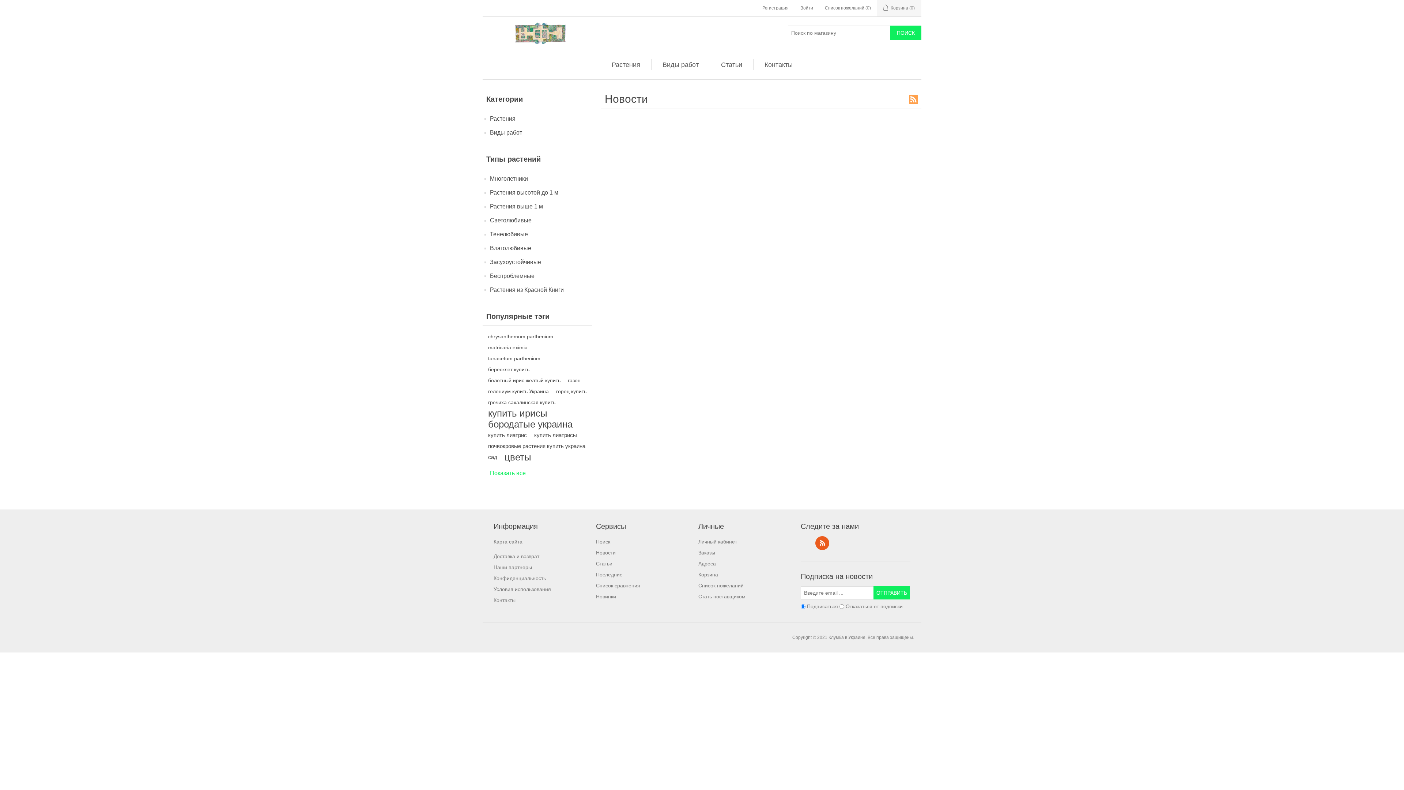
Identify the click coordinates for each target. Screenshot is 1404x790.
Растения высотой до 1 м (524, 192)
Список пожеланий (721, 585)
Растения (626, 64)
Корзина (708, 575)
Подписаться (822, 606)
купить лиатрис (507, 435)
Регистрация (775, 8)
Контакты (779, 64)
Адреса (707, 564)
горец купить (571, 391)
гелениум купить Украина (518, 391)
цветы (518, 457)
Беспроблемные (512, 276)
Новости (606, 553)
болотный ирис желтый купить (524, 380)
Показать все (508, 473)
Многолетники (509, 179)
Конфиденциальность (520, 578)
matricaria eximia (508, 347)
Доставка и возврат (516, 556)
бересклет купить (508, 369)
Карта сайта (508, 542)
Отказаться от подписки (874, 606)
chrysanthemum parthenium (520, 336)
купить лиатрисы (555, 435)
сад (492, 457)
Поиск (603, 542)
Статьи (731, 64)
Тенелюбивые (509, 234)
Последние (609, 575)
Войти (806, 8)
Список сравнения (618, 585)
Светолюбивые (511, 220)
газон (574, 380)
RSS (913, 99)
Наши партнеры (513, 567)
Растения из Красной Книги (527, 290)
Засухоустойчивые (515, 262)
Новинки (606, 596)
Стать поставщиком (722, 596)
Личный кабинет (717, 542)
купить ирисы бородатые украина (530, 418)
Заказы (706, 553)
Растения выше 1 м (516, 206)
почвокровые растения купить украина (536, 446)
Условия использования (522, 589)
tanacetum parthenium (514, 358)
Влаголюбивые (510, 248)
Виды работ (681, 64)
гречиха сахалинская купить (521, 402)
